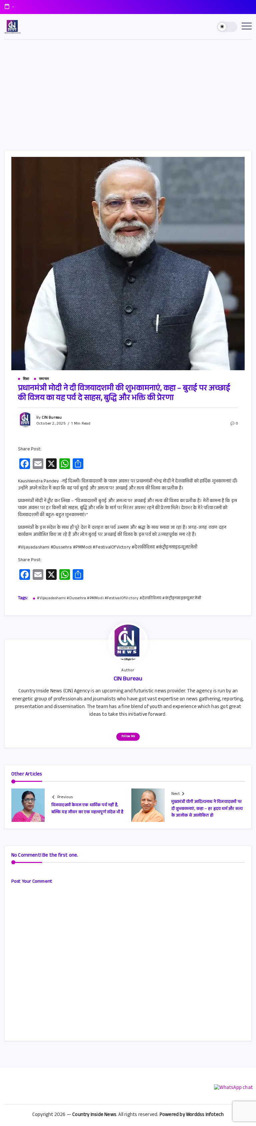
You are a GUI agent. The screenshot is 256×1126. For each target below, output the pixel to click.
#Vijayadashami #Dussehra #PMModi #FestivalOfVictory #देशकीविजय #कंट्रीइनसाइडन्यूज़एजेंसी (119, 599)
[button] (227, 27)
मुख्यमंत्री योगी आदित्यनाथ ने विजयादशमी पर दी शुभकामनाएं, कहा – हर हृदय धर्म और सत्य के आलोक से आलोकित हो (207, 809)
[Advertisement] (128, 90)
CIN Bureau (52, 418)
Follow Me (128, 736)
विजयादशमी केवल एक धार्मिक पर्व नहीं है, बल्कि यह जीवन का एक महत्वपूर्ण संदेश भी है (87, 809)
